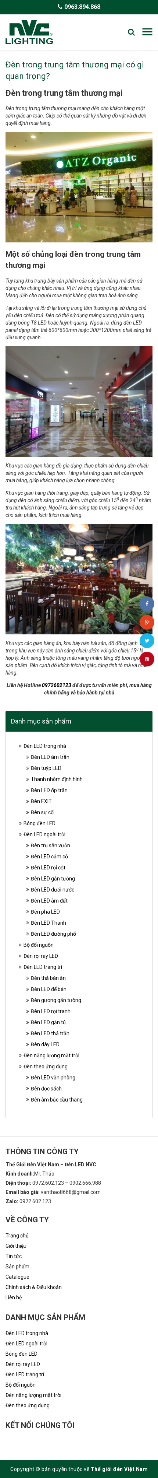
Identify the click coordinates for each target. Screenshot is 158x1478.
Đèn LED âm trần (50, 757)
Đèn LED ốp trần (49, 790)
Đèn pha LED (45, 912)
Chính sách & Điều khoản (34, 1287)
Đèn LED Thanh (48, 923)
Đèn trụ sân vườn (50, 845)
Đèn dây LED (45, 1044)
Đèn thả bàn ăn (48, 978)
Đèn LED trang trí (43, 967)
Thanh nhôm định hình (57, 779)
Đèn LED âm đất (49, 901)
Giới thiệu (16, 1246)
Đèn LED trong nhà (45, 746)
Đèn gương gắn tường (56, 1000)
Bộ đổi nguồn (39, 945)
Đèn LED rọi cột (48, 868)
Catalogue (17, 1277)
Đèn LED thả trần (50, 1033)
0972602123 (56, 685)
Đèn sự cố (42, 812)
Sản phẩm (17, 1266)
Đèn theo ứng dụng (46, 1066)
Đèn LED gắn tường (53, 879)
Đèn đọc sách (46, 1089)
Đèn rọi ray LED (41, 956)
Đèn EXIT (41, 801)
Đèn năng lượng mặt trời (51, 1055)
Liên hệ (14, 1297)
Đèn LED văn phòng (53, 1078)
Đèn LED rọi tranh (51, 1011)
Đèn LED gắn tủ (48, 1022)
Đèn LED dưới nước (52, 890)
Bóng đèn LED (39, 823)
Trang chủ (17, 1236)
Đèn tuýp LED (46, 768)
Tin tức (14, 1256)
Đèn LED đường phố (53, 934)
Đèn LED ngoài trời (44, 834)
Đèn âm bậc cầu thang (57, 1100)
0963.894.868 (82, 6)
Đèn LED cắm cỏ (49, 856)
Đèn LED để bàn (49, 989)
